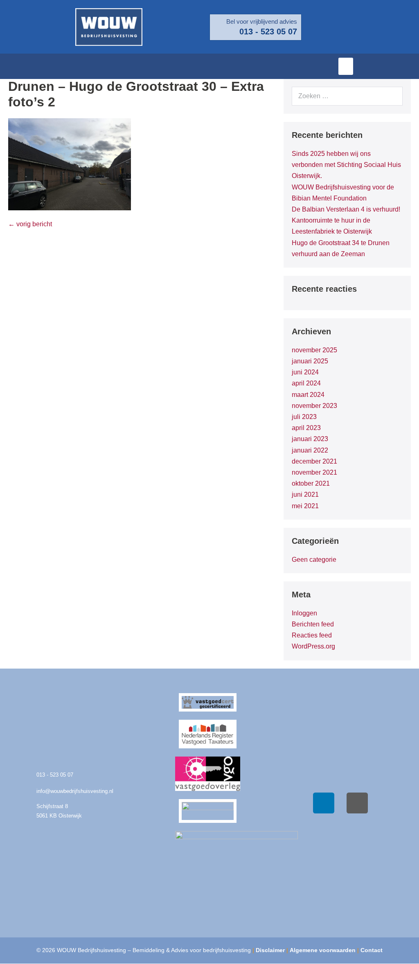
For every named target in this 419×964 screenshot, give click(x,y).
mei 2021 (305, 505)
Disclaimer (270, 950)
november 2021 (314, 472)
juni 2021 (305, 494)
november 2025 (314, 350)
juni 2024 (305, 372)
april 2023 (306, 427)
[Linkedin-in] (409, 66)
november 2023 (314, 405)
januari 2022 (310, 450)
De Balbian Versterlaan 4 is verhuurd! (346, 209)
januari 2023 (310, 438)
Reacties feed (312, 635)
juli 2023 (304, 416)
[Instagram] (357, 803)
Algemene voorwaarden (323, 950)
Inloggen (304, 613)
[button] (345, 66)
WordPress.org (313, 646)
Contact (371, 950)
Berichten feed (313, 624)
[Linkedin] (323, 803)
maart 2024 (308, 394)
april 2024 (306, 383)
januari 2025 (310, 361)
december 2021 (314, 461)
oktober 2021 (311, 483)
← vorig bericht (30, 224)
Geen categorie (314, 559)
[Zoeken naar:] (347, 95)
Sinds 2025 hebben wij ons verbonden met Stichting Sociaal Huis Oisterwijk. (346, 164)
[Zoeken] (392, 96)
